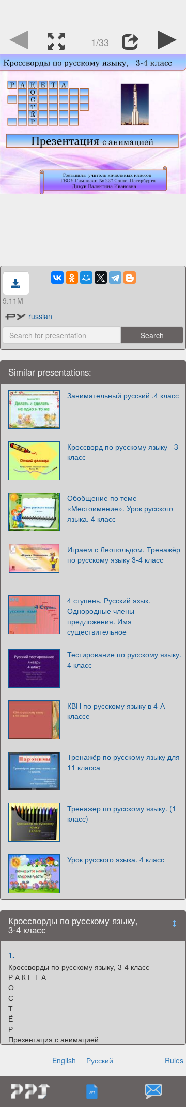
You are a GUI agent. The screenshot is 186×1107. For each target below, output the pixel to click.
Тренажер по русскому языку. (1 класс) (121, 813)
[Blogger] (129, 277)
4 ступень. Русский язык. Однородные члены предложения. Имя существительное (108, 616)
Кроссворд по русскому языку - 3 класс (122, 451)
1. (11, 955)
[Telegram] (115, 277)
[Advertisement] (93, 13)
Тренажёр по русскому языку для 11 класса (123, 762)
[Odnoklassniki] (72, 277)
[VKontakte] (57, 277)
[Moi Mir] (86, 277)
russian (40, 316)
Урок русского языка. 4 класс (115, 859)
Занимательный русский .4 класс (123, 395)
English (64, 1060)
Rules (174, 1060)
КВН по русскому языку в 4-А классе (116, 710)
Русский (99, 1060)
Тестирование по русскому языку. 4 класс (124, 659)
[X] (101, 277)
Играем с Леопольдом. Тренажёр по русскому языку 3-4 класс (123, 554)
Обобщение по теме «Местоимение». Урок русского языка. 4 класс (120, 508)
